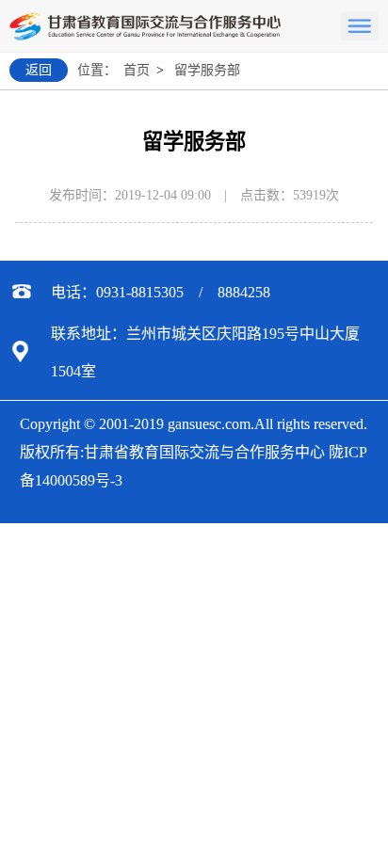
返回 (38, 70)
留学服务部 (207, 70)
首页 (136, 70)
